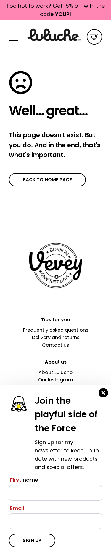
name (24, 480)
